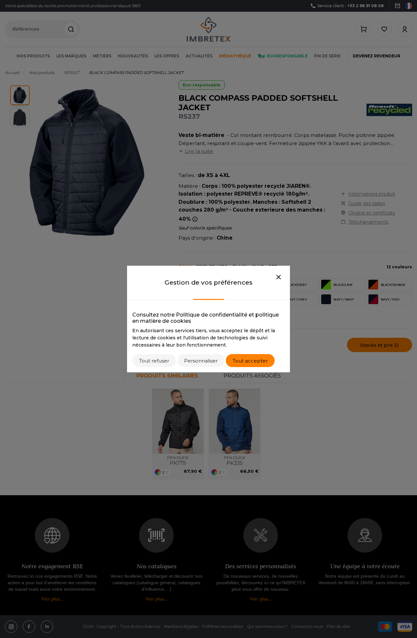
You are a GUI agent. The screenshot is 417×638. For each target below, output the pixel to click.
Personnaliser (201, 361)
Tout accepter (250, 361)
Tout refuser (154, 361)
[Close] (278, 277)
